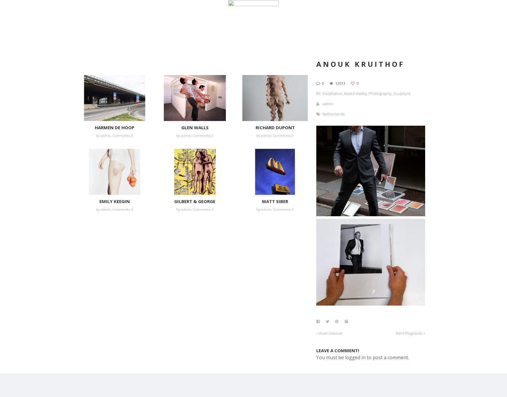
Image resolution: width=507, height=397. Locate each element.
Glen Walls (195, 127)
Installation (332, 93)
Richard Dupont (275, 127)
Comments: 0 (122, 135)
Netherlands (333, 114)
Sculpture (401, 93)
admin (106, 135)
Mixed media (355, 93)
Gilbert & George (194, 201)
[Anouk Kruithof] (370, 214)
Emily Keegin (114, 201)
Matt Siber (275, 201)
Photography (380, 93)
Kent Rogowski (409, 333)
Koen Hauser (331, 333)
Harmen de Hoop (114, 127)
